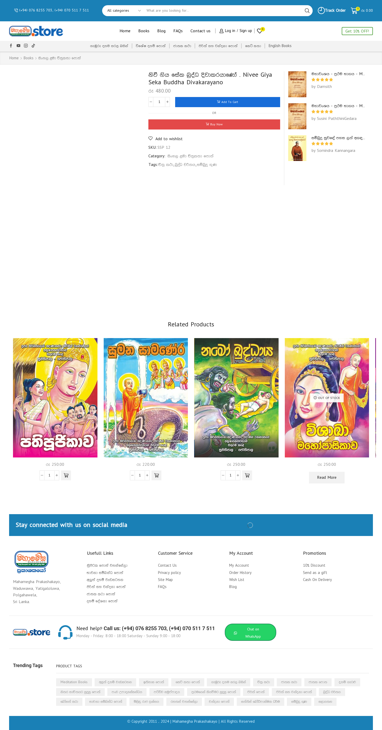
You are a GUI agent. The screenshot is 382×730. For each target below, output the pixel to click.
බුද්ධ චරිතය (185, 165)
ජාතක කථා (182, 46)
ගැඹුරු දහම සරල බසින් (109, 46)
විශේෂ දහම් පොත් (151, 46)
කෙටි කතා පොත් (188, 682)
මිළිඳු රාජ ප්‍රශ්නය (146, 702)
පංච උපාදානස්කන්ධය (127, 692)
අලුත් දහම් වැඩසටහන (115, 682)
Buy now (216, 124)
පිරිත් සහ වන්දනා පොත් (218, 46)
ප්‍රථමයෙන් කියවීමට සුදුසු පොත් (214, 692)
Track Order (335, 10)
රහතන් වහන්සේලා (184, 702)
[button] (66, 475)
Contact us (200, 31)
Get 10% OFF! (357, 31)
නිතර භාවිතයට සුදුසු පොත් (80, 692)
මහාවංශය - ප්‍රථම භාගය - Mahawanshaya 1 (339, 74)
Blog (161, 31)
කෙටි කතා (253, 46)
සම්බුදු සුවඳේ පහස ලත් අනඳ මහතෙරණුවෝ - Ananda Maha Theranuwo (339, 138)
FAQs (178, 31)
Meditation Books (74, 682)
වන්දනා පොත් (219, 702)
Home (125, 31)
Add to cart (229, 102)
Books (143, 31)
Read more (327, 477)
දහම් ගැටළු (347, 682)
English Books (280, 46)
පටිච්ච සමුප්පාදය (167, 692)
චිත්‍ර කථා (166, 165)
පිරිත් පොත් (256, 692)
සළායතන (325, 702)
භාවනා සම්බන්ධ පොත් (105, 702)
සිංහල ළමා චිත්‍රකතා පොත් (59, 58)
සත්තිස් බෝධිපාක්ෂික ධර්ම (260, 702)
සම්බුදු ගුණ (207, 165)
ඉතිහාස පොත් (153, 682)
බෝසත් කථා (69, 702)
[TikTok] (33, 46)
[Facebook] (11, 46)
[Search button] (307, 10)
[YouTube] (19, 46)
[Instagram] (26, 46)
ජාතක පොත (318, 682)
